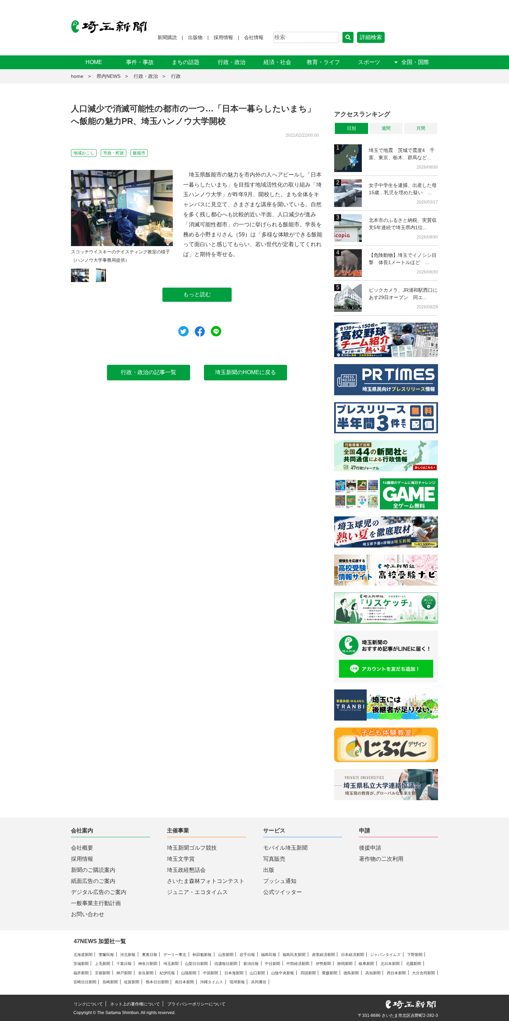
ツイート (183, 331)
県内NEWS (108, 76)
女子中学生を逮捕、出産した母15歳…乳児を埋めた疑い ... (403, 188)
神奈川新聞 (147, 963)
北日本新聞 (390, 963)
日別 (351, 128)
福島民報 (268, 954)
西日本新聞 (396, 973)
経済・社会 (277, 62)
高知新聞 (373, 973)
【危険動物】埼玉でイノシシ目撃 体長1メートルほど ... (403, 258)
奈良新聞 (145, 973)
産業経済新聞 (323, 954)
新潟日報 (251, 963)
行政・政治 (231, 62)
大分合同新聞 (423, 973)
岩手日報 (247, 954)
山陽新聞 (188, 973)
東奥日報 (149, 954)
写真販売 (274, 859)
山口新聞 (257, 973)
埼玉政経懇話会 (186, 870)
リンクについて (88, 1004)
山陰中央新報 (282, 973)
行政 (176, 76)
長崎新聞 (110, 982)
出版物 (195, 37)
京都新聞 (102, 973)
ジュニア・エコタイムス (197, 892)
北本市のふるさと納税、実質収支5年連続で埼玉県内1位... (403, 223)
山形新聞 (225, 954)
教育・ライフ (323, 62)
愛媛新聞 (329, 973)
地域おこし (83, 153)
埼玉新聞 (171, 963)
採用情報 (223, 37)
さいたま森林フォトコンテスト (205, 881)
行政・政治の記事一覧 (148, 372)
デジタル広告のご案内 (98, 892)
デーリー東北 (174, 954)
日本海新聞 (233, 973)
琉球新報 (237, 982)
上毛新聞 (102, 963)
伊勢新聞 (323, 963)
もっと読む (197, 294)
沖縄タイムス (211, 982)
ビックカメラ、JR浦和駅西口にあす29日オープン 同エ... (403, 293)
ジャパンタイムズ (385, 954)
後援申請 (370, 848)
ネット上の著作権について (135, 1004)
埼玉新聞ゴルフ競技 (192, 848)
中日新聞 (272, 963)
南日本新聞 (184, 982)
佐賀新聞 (131, 982)
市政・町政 (113, 153)
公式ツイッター (282, 892)
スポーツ (369, 62)
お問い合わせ (87, 914)
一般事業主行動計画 (96, 903)
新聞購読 (167, 37)
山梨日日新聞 (196, 963)
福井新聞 (81, 973)
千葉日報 (124, 963)
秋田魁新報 (202, 954)
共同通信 (258, 982)
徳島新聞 (351, 973)
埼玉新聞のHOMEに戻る (245, 372)
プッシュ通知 (279, 881)
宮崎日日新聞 (84, 982)
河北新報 (127, 954)
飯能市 (139, 153)
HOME (94, 62)
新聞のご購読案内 (93, 870)
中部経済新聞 (297, 963)
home (77, 76)
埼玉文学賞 (181, 859)
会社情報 (254, 37)
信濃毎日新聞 (225, 963)
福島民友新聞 (294, 954)
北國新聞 (413, 963)
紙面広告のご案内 (93, 881)
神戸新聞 (124, 973)
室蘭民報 (106, 954)
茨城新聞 (81, 963)
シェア (199, 331)
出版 (268, 870)
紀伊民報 (167, 973)
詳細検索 (371, 37)
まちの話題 (185, 62)
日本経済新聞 (352, 954)
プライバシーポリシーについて (196, 1004)
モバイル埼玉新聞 (285, 848)
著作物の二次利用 (381, 859)
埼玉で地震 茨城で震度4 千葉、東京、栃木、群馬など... (402, 153)
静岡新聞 (344, 963)
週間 (386, 128)
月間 (420, 128)
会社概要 (82, 848)
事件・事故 (140, 62)
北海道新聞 (82, 954)
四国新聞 (308, 973)
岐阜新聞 (366, 963)
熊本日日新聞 (157, 982)
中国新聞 (210, 973)
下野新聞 (414, 954)
